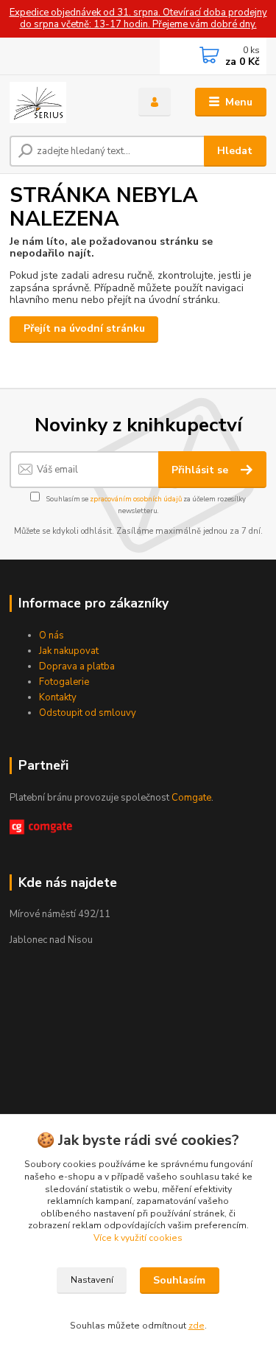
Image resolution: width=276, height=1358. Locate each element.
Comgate (191, 797)
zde (196, 1325)
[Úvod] (63, 102)
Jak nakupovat (69, 651)
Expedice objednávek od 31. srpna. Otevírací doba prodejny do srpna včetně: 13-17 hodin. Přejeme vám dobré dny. (138, 19)
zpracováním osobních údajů (136, 499)
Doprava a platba (77, 666)
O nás (51, 635)
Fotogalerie (64, 682)
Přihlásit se (201, 470)
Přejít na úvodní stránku (84, 328)
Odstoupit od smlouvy (87, 713)
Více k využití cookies (138, 1238)
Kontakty (58, 697)
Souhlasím (179, 1280)
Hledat (234, 151)
